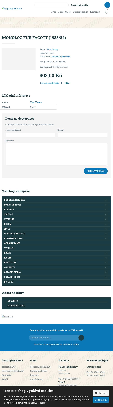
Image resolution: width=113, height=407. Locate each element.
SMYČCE (8, 214)
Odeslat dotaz (95, 171)
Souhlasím (101, 399)
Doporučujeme (16, 305)
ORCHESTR (9, 267)
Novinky (12, 301)
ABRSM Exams (12, 243)
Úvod (53, 12)
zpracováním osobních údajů (64, 344)
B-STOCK (9, 282)
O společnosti (36, 379)
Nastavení (101, 393)
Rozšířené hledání (80, 5)
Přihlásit (81, 338)
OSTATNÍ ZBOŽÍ (12, 277)
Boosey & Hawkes (61, 56)
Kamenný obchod (38, 371)
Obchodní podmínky (40, 366)
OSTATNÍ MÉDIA (12, 272)
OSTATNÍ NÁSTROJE (14, 233)
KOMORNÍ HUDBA (13, 238)
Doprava (34, 375)
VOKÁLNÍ (9, 248)
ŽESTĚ (7, 229)
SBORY (7, 253)
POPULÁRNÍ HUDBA (14, 200)
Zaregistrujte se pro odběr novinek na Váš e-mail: (56, 330)
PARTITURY (10, 262)
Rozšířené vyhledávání (13, 371)
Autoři (68, 12)
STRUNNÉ (9, 219)
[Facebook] (110, 12)
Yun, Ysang (52, 49)
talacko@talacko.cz (67, 385)
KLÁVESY (9, 209)
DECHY (7, 224)
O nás (60, 12)
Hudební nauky (80, 12)
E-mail (60, 130)
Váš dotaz (9, 140)
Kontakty (95, 12)
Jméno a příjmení (13, 130)
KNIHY (8, 257)
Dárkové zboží (12, 204)
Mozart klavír (9, 366)
